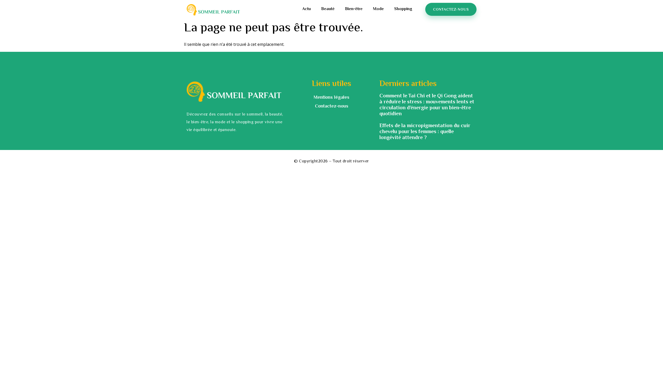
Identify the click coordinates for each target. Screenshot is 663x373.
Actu (306, 9)
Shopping (403, 9)
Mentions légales (331, 97)
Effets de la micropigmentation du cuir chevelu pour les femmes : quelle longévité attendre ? (424, 132)
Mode (378, 9)
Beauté (328, 9)
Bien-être (354, 9)
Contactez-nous (331, 106)
